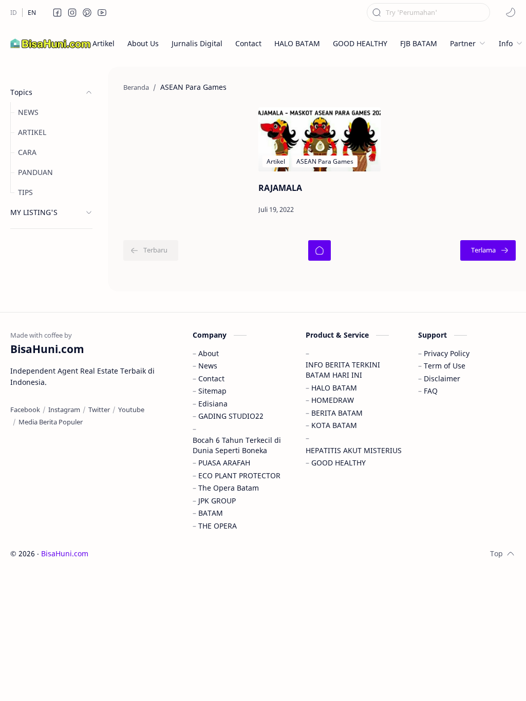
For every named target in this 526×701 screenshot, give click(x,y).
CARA (27, 152)
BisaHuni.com (64, 553)
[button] (57, 12)
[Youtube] (131, 409)
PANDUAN (35, 172)
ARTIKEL (32, 132)
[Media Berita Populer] (50, 422)
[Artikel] (275, 161)
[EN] (32, 12)
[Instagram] (64, 409)
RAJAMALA (280, 187)
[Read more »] (348, 210)
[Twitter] (99, 409)
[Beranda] (319, 250)
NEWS (28, 112)
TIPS (25, 192)
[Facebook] (25, 409)
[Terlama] (488, 250)
